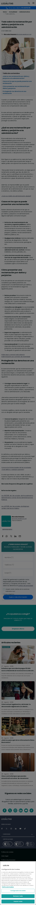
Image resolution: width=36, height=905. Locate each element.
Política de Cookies (8, 887)
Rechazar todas (18, 896)
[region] (18, 883)
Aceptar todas (18, 901)
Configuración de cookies (18, 890)
